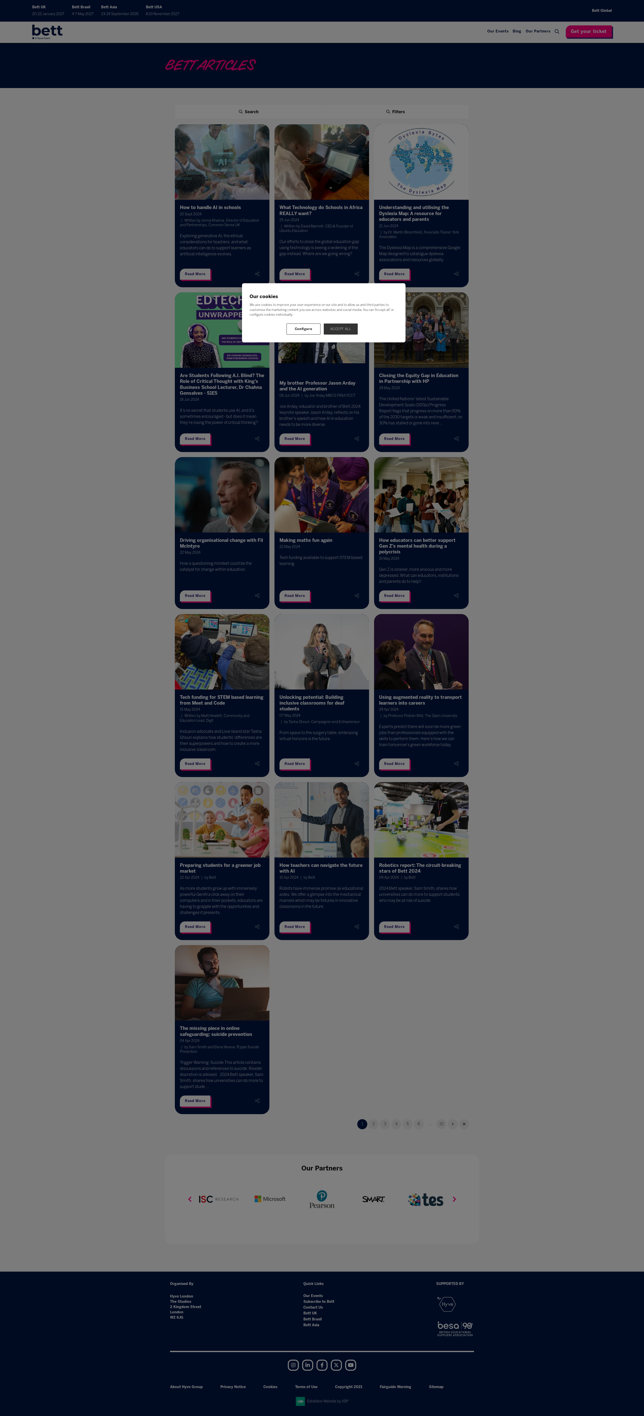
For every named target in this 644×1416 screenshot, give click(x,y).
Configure (303, 329)
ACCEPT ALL (340, 329)
